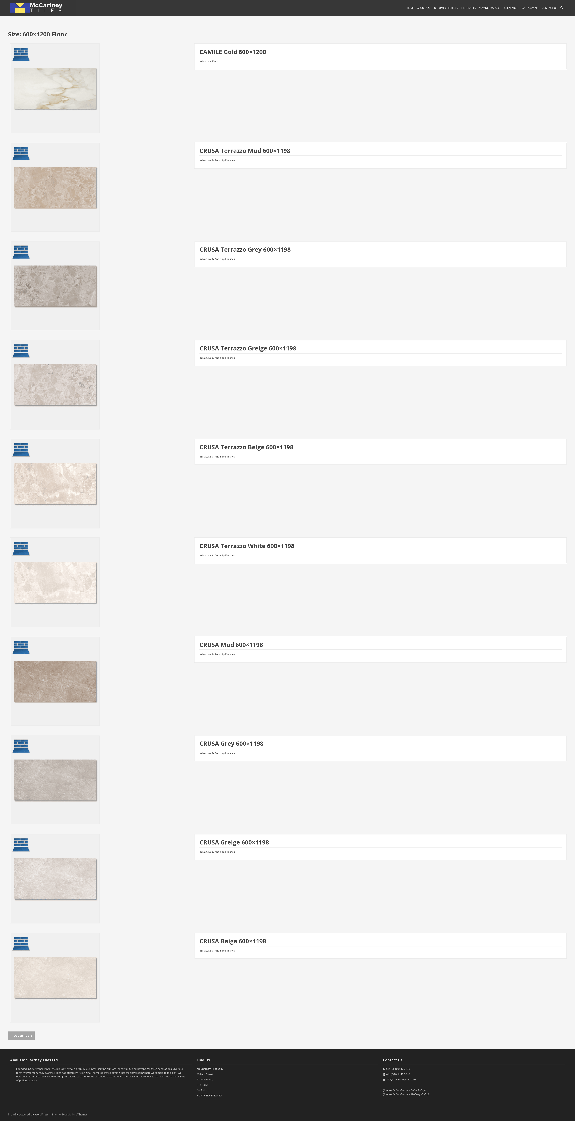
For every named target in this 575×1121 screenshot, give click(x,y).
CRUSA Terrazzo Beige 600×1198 (246, 447)
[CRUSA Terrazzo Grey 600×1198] (55, 285)
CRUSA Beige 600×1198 (232, 941)
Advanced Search (490, 8)
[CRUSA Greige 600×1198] (55, 878)
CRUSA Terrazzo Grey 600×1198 (245, 249)
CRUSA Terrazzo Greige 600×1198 (247, 348)
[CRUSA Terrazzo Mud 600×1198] (55, 187)
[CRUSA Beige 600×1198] (55, 977)
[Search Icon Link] (561, 7)
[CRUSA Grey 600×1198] (55, 779)
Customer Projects (445, 8)
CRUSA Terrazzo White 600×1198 (247, 546)
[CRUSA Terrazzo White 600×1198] (55, 582)
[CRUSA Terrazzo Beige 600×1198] (55, 483)
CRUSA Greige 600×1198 (234, 842)
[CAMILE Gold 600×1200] (55, 88)
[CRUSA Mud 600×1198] (55, 681)
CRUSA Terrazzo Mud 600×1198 (244, 150)
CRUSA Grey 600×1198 (231, 743)
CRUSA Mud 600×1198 (231, 644)
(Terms (404, 1090)
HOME (410, 8)
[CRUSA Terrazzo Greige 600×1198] (55, 384)
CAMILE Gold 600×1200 (232, 52)
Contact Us (549, 8)
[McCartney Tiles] (36, 7)
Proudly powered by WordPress (28, 1114)
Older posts (21, 1035)
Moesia (66, 1114)
